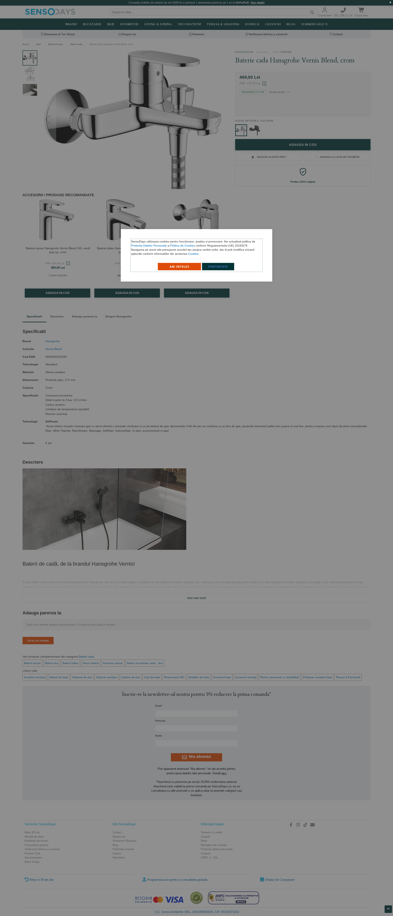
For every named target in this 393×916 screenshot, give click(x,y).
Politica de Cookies (182, 245)
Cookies (193, 253)
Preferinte (218, 266)
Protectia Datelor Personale (149, 245)
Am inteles (180, 266)
